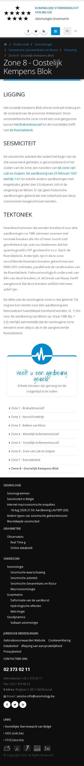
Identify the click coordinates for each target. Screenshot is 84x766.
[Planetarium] (7, 748)
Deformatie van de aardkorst (29, 600)
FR (75, 31)
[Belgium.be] (47, 748)
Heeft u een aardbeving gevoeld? (42, 376)
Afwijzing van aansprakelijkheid (41, 646)
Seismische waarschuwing (27, 572)
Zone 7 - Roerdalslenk (25, 460)
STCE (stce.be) (14, 740)
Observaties (15, 536)
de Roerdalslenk (21, 130)
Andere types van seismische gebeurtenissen (37, 515)
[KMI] (27, 748)
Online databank (21, 548)
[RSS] (43, 31)
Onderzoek (21, 44)
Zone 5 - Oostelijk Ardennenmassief (35, 442)
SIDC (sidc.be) (14, 733)
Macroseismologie (22, 589)
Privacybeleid (12, 651)
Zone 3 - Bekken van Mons (28, 425)
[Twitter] (35, 31)
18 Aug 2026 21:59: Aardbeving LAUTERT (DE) (39, 510)
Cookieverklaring (59, 640)
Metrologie (17, 611)
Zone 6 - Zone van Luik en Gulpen (33, 451)
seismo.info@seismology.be (36, 696)
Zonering (70, 50)
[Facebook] (28, 31)
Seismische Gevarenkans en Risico (33, 50)
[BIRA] (17, 748)
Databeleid (11, 646)
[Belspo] (37, 748)
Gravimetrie (15, 594)
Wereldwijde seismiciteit (23, 521)
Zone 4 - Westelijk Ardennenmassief (35, 434)
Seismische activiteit (23, 578)
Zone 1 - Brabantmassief (27, 408)
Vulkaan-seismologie (24, 622)
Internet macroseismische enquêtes (31, 504)
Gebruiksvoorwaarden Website (24, 640)
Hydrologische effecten (25, 606)
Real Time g (17, 542)
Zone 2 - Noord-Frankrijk (27, 417)
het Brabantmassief (28, 124)
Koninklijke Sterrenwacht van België (28, 726)
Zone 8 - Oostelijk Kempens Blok (35, 468)
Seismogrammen (18, 493)
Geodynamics (16, 617)
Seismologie (43, 44)
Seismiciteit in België (20, 499)
